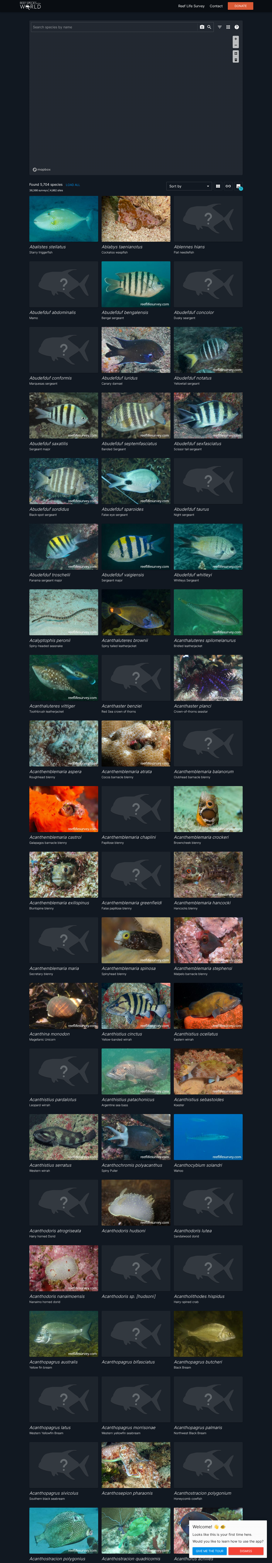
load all (73, 184)
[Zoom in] (236, 39)
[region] (136, 103)
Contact (216, 6)
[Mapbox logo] (41, 169)
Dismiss (246, 1551)
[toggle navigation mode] (228, 186)
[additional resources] (228, 27)
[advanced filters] (219, 27)
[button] (189, 186)
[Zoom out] (236, 45)
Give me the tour (209, 1551)
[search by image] (202, 27)
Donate (241, 6)
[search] (209, 27)
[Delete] (236, 59)
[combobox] (114, 27)
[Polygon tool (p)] (236, 53)
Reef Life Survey (191, 6)
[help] (236, 27)
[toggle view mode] (218, 186)
